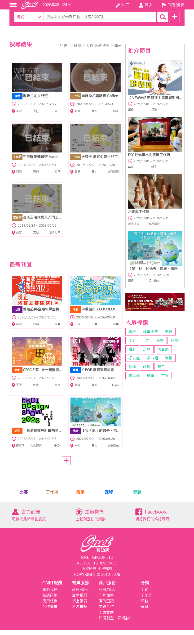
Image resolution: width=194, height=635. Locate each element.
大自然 (163, 349)
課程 (109, 492)
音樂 (168, 358)
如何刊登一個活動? (115, 618)
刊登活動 (106, 595)
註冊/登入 (80, 589)
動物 (132, 366)
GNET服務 (52, 583)
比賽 (23, 492)
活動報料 (79, 595)
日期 (77, 45)
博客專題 (79, 606)
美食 (168, 331)
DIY (131, 340)
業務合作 (106, 606)
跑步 (132, 331)
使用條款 (49, 601)
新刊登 (104, 45)
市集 (165, 375)
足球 (146, 349)
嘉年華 (134, 375)
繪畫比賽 (150, 331)
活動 (80, 492)
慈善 (160, 340)
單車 (150, 375)
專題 (137, 492)
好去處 (134, 358)
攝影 (132, 349)
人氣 (89, 45)
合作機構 (49, 606)
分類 (145, 583)
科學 (174, 340)
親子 (161, 366)
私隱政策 (49, 595)
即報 (118, 45)
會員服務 (80, 583)
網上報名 (79, 601)
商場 (146, 366)
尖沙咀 (152, 358)
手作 (145, 340)
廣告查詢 (106, 601)
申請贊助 (106, 612)
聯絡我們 (49, 589)
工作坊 (52, 492)
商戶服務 (107, 583)
